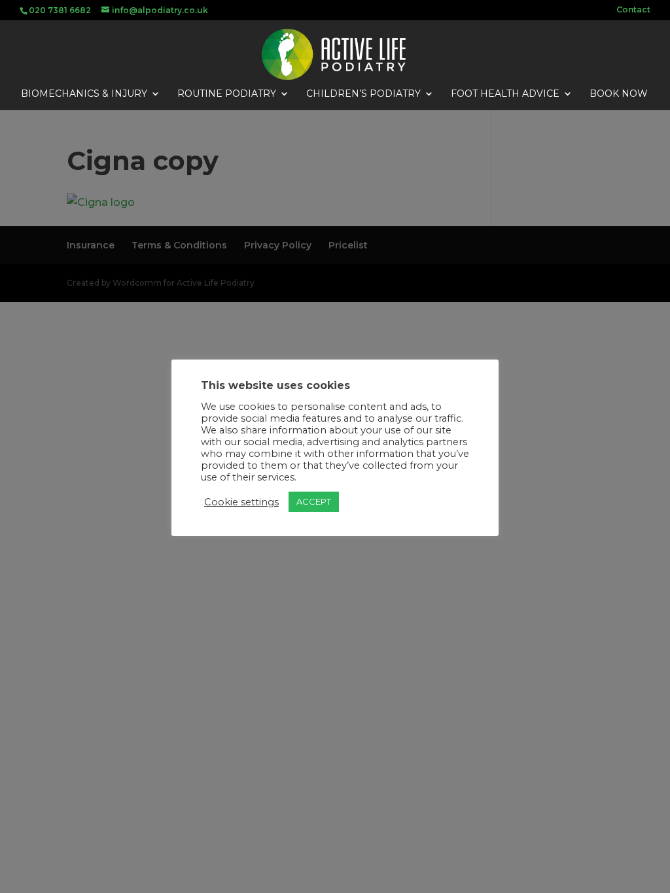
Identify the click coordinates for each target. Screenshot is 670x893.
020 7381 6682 (60, 10)
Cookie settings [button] (241, 502)
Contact (633, 10)
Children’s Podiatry (363, 94)
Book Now (619, 94)
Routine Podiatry (226, 94)
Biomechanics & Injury (84, 94)
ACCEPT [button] (313, 501)
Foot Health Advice (505, 94)
